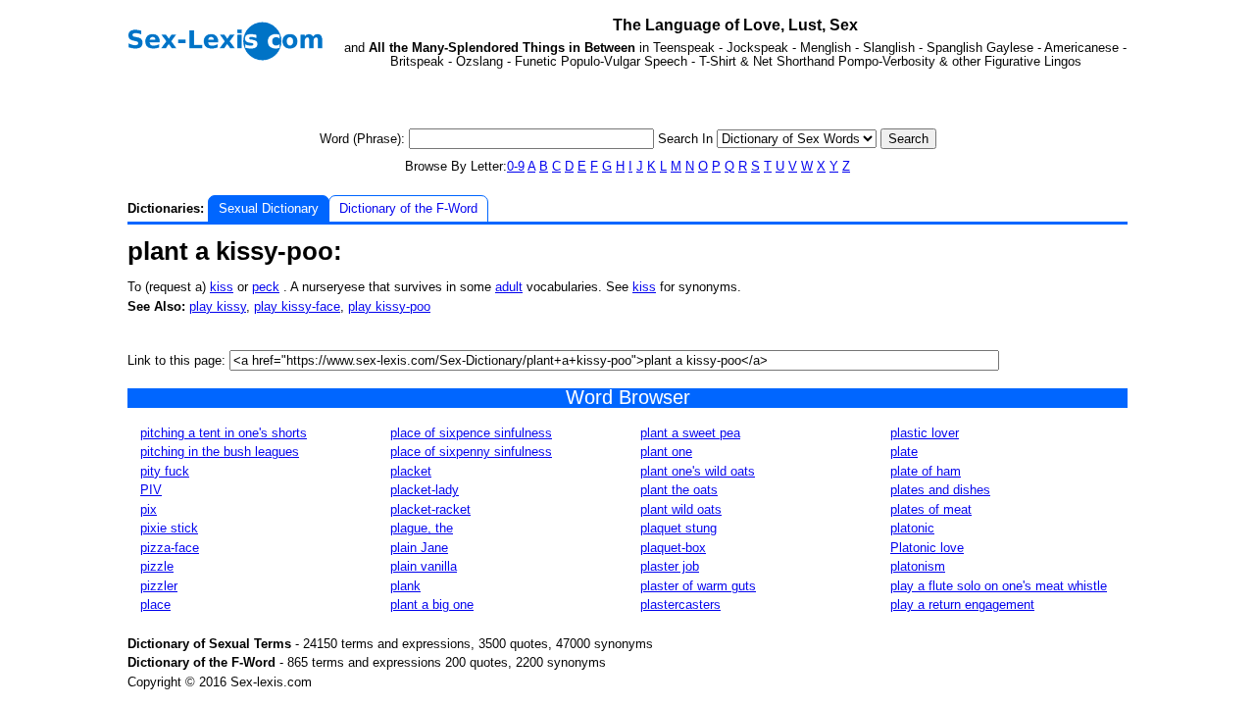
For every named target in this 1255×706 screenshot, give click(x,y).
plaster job (669, 566)
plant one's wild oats (697, 471)
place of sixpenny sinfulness (471, 451)
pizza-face (169, 547)
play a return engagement (962, 604)
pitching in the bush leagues (219, 451)
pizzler (158, 586)
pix (148, 509)
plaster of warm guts (698, 586)
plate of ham (925, 471)
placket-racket (430, 509)
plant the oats (679, 489)
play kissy (217, 306)
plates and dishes (940, 489)
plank (405, 586)
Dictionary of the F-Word (408, 208)
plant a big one (432, 604)
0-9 (516, 166)
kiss (221, 286)
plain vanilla (423, 566)
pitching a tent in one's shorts (223, 433)
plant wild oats (681, 509)
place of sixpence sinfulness (471, 433)
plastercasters (680, 604)
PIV (151, 489)
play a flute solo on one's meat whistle (998, 586)
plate (904, 451)
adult (509, 286)
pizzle (157, 566)
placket (410, 471)
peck (265, 286)
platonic (912, 528)
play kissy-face (297, 306)
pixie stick (169, 528)
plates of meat (931, 509)
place (155, 604)
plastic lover (924, 433)
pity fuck (164, 471)
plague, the (421, 528)
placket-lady (424, 489)
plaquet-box (673, 547)
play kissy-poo (389, 306)
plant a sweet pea (690, 433)
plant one (666, 451)
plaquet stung (678, 528)
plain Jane (419, 547)
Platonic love (927, 547)
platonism (917, 566)
